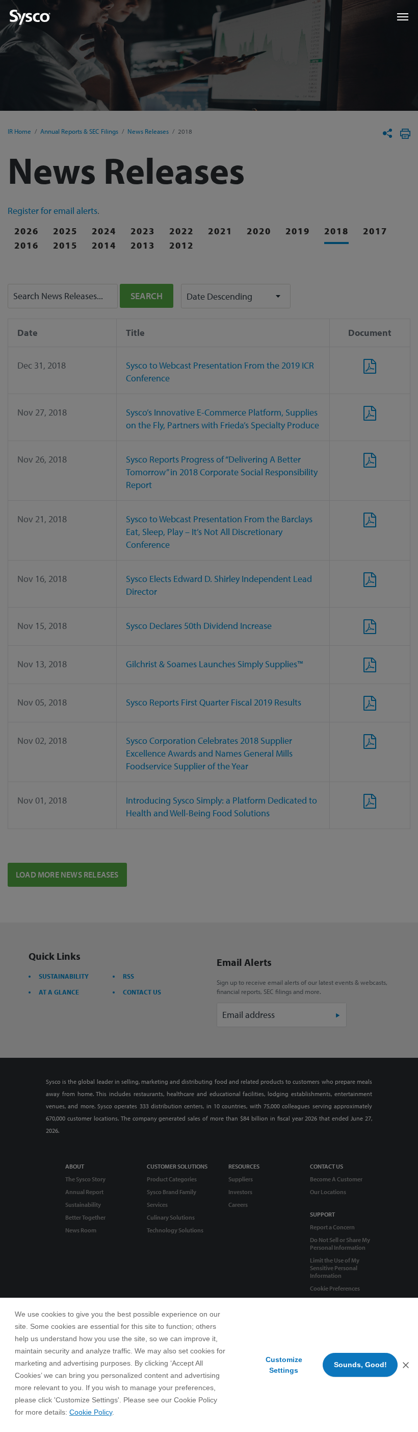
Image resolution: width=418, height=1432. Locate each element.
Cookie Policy (90, 1412)
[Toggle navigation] (402, 16)
